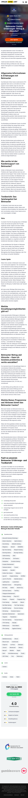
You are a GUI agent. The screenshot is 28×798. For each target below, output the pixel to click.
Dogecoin (5, 644)
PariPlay (16, 590)
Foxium (16, 567)
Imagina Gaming (14, 576)
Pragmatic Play (21, 599)
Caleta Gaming (6, 555)
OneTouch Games (7, 590)
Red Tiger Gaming (19, 605)
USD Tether (5, 656)
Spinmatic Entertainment (9, 614)
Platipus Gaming (7, 596)
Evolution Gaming (15, 561)
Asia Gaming (6, 544)
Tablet (17, 677)
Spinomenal (21, 614)
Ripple (18, 650)
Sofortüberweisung (13, 653)
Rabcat (22, 602)
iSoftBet (23, 576)
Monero (20, 647)
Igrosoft (5, 576)
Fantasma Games (7, 567)
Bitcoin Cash (6, 641)
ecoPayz (12, 644)
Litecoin (5, 647)
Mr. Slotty (5, 587)
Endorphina (5, 561)
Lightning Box (6, 582)
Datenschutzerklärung (8, 794)
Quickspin (14, 602)
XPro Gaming (6, 628)
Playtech (12, 599)
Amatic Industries (7, 541)
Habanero (18, 573)
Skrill (4, 653)
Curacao (5, 666)
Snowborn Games (15, 611)
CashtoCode (15, 641)
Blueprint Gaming (18, 549)
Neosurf (5, 650)
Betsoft (13, 547)
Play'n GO (16, 596)
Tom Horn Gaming (7, 619)
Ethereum (20, 644)
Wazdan (14, 622)
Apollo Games (18, 541)
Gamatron (5, 570)
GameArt (12, 570)
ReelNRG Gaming (7, 608)
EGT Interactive (6, 558)
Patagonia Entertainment (9, 593)
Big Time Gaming (7, 549)
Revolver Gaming (18, 608)
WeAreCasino (6, 625)
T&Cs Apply (14, 44)
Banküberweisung (7, 638)
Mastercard (12, 647)
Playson (5, 599)
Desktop (5, 677)
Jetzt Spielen (14, 39)
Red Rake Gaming (7, 605)
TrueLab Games (18, 619)
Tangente (5, 617)
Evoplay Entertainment (8, 564)
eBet (14, 555)
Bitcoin (16, 638)
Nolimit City (20, 587)
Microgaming (17, 584)
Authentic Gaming (16, 544)
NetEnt (12, 587)
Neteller (12, 650)
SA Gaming (5, 611)
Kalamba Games (18, 579)
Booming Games (7, 552)
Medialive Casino (7, 584)
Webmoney (19, 656)
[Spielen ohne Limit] (9, 1)
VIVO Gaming (6, 622)
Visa (12, 656)
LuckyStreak (15, 582)
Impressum (16, 794)
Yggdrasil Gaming (16, 628)
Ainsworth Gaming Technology (10, 538)
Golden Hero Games (8, 573)
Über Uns (22, 794)
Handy (11, 677)
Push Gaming (6, 602)
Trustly (22, 653)
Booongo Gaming (18, 552)
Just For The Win (7, 579)
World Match (15, 625)
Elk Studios (16, 558)
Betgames (5, 547)
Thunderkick (13, 617)
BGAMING (20, 547)
